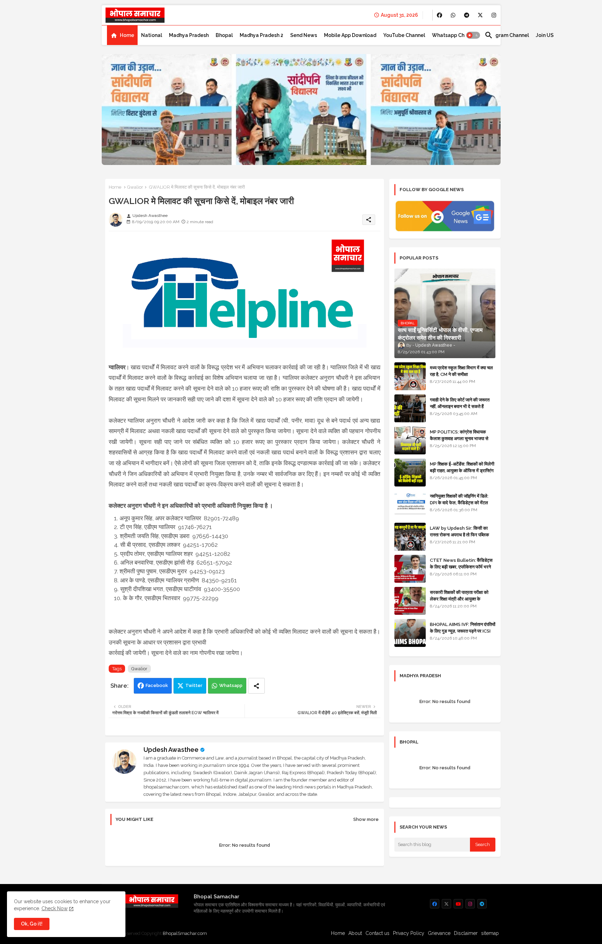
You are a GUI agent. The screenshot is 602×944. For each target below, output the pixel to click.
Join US (545, 35)
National (151, 35)
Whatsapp (230, 685)
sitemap (490, 933)
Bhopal (224, 35)
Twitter (193, 685)
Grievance (439, 933)
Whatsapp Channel (455, 35)
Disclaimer (466, 933)
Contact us (377, 933)
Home (127, 35)
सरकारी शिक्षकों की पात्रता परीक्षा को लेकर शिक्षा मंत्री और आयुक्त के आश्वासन (459, 598)
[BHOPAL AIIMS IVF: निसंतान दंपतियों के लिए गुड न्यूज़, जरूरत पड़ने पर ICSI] (410, 633)
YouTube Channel (404, 35)
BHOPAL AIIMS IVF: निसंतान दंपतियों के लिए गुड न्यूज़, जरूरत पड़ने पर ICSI (462, 627)
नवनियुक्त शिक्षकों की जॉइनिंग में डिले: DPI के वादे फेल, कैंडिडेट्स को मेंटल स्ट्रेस (459, 502)
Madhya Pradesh (189, 35)
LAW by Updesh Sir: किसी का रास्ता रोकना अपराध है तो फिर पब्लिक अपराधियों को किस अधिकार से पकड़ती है (462, 534)
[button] (473, 35)
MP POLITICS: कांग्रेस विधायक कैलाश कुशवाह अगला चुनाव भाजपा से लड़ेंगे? (459, 438)
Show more (366, 819)
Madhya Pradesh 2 (261, 35)
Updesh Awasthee (171, 749)
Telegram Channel (507, 35)
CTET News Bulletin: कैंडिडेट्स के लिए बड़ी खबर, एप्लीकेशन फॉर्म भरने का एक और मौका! (461, 566)
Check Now (54, 908)
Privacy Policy (408, 933)
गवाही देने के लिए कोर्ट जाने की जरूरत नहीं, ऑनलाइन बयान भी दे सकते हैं (459, 403)
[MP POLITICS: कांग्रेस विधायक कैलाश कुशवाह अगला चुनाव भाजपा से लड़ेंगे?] (410, 440)
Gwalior (135, 187)
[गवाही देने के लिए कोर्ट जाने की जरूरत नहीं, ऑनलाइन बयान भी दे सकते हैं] (410, 408)
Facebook (157, 685)
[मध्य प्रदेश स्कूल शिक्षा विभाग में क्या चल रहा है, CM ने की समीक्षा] (410, 376)
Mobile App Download (350, 35)
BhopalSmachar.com (185, 933)
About (355, 933)
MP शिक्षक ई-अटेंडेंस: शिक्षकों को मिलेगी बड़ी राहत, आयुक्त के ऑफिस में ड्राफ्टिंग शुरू (462, 470)
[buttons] (439, 15)
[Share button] (256, 686)
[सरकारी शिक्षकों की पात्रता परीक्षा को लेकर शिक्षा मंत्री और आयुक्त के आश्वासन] (410, 601)
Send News (303, 35)
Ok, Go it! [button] (32, 924)
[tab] (122, 35)
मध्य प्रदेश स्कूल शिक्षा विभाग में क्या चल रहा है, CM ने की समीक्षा (461, 371)
